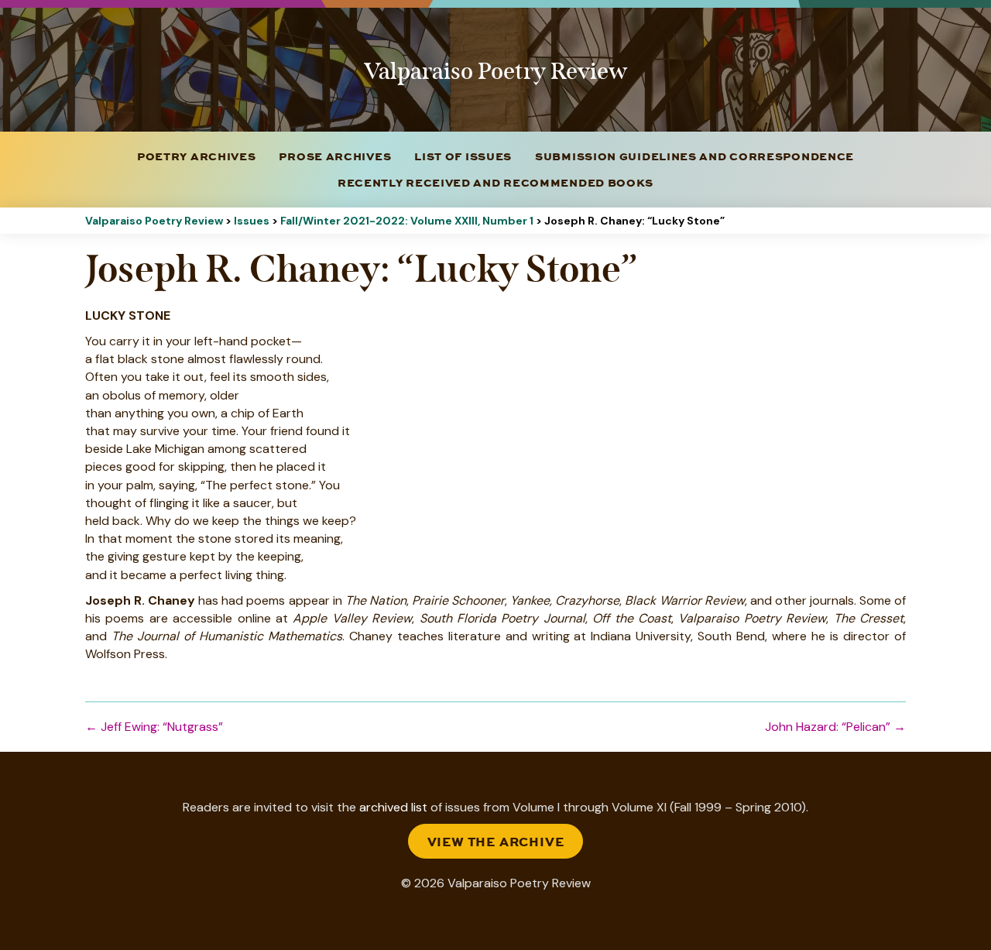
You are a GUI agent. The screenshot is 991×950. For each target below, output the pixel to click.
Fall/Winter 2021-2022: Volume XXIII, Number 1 (406, 221)
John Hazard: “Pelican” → (835, 727)
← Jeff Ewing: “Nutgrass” (154, 727)
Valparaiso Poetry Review (154, 221)
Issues (251, 221)
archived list (393, 807)
